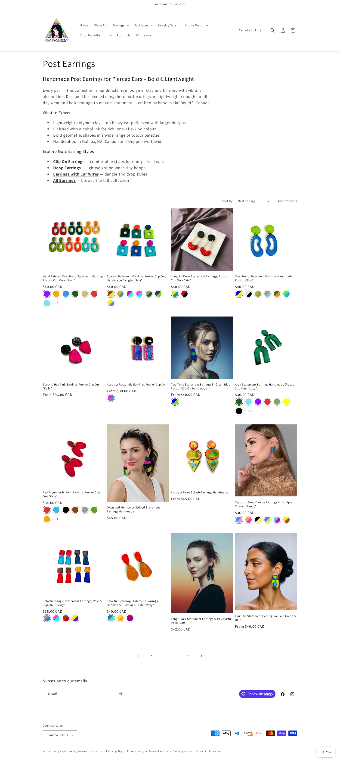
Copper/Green (258, 294)
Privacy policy (135, 751)
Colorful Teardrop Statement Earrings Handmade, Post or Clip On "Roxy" (132, 603)
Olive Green (277, 402)
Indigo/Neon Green (158, 294)
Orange (56, 294)
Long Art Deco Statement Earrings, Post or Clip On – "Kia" (200, 278)
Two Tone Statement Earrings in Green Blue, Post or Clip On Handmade (201, 386)
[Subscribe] (121, 693)
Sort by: (227, 201)
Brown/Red (66, 618)
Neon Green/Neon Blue (286, 294)
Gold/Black (258, 520)
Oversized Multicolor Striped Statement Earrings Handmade (133, 509)
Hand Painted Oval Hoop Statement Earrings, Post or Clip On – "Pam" (73, 278)
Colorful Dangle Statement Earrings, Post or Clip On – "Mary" (72, 603)
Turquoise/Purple (277, 520)
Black (239, 411)
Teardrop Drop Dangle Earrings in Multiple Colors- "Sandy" (263, 504)
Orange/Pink (248, 520)
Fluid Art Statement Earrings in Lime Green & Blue (265, 618)
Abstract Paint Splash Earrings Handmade (199, 492)
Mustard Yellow (286, 402)
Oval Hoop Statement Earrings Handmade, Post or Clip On (264, 278)
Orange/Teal (120, 294)
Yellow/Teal (175, 294)
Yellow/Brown (286, 520)
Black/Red (184, 294)
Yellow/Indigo (75, 618)
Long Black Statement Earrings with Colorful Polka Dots (201, 621)
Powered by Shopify (90, 751)
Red (94, 294)
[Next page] (201, 656)
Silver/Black (248, 294)
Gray (85, 510)
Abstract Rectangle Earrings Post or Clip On (136, 384)
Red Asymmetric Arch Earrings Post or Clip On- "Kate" (71, 494)
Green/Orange (277, 294)
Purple (47, 294)
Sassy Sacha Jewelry (64, 751)
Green (94, 510)
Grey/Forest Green (149, 294)
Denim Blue (66, 294)
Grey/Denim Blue (47, 618)
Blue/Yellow (239, 294)
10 (188, 656)
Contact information (208, 751)
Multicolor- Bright (111, 398)
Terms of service (158, 751)
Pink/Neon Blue (139, 294)
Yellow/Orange (120, 618)
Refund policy (114, 751)
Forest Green (75, 294)
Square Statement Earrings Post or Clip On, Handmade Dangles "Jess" (136, 278)
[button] (120, 25)
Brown (75, 510)
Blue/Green (175, 402)
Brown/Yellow (111, 294)
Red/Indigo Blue (130, 618)
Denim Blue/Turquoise (111, 618)
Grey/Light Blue (267, 294)
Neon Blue (56, 510)
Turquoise (47, 303)
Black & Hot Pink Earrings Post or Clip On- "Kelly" (71, 386)
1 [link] (139, 655)
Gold (85, 294)
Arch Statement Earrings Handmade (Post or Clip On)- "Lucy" (265, 386)
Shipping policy (182, 751)
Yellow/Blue (111, 303)
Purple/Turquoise (130, 294)
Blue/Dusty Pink (239, 520)
